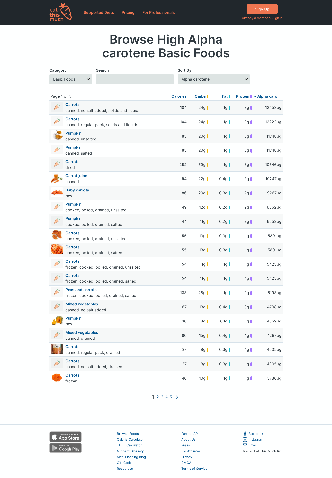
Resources (125, 468)
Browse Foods (128, 433)
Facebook (255, 433)
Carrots (72, 104)
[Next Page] (177, 397)
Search (102, 70)
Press (185, 445)
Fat (225, 96)
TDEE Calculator (129, 445)
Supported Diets (99, 12)
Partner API (190, 433)
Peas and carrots (81, 289)
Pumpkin (74, 133)
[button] (70, 79)
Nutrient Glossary (130, 451)
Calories (179, 96)
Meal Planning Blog (131, 457)
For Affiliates (191, 451)
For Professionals (158, 12)
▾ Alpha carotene (270, 96)
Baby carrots (77, 190)
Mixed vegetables (82, 304)
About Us (188, 439)
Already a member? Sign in (262, 18)
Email (252, 445)
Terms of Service (194, 468)
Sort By (184, 70)
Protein (243, 96)
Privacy (186, 457)
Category (58, 70)
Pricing (128, 12)
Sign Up (262, 9)
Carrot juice (76, 175)
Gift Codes (125, 463)
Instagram (256, 439)
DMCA (186, 463)
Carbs (201, 96)
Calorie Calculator (130, 439)
